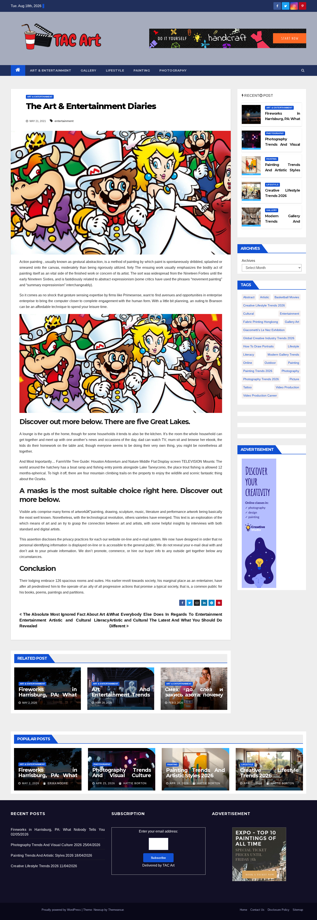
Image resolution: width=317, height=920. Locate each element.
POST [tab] (267, 95)
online (247, 362)
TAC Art (168, 865)
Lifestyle (115, 70)
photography (290, 371)
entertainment (64, 121)
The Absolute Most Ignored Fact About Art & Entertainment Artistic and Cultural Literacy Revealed (64, 620)
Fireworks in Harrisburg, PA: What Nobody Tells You (48, 694)
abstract (248, 297)
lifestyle (293, 346)
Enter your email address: (158, 848)
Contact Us (257, 909)
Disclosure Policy (278, 909)
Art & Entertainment (50, 70)
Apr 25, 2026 (105, 783)
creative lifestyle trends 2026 (264, 305)
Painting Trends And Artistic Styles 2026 (195, 773)
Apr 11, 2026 (253, 783)
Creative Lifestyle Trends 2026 (269, 773)
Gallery (88, 70)
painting (293, 362)
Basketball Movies (287, 297)
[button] (302, 70)
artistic (264, 297)
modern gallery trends (283, 354)
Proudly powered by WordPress (62, 909)
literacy (248, 354)
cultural (248, 313)
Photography (173, 70)
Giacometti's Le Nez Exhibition (264, 330)
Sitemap (298, 909)
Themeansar (116, 909)
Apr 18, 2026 (179, 783)
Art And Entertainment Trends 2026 (121, 694)
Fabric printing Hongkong (260, 321)
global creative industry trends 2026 (268, 338)
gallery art (292, 321)
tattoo (247, 387)
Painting (141, 70)
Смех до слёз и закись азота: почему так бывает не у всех (194, 694)
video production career (260, 395)
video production (287, 387)
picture (294, 379)
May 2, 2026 (30, 783)
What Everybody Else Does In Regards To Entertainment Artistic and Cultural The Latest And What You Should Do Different (165, 620)
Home (243, 909)
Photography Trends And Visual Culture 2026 (121, 775)
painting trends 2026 (257, 371)
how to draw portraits (258, 346)
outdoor (270, 362)
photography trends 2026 (261, 379)
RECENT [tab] (251, 95)
